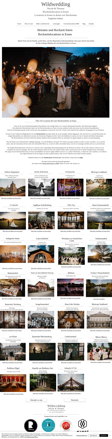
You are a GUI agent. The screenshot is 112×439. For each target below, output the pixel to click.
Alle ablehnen (93, 435)
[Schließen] (110, 435)
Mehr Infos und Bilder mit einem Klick (40, 198)
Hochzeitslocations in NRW (51, 163)
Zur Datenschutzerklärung (31, 437)
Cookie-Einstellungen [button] (81, 435)
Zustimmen (104, 435)
